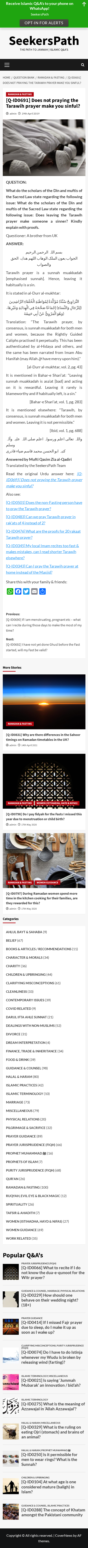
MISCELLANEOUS (19, 1111)
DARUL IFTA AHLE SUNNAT (26, 1017)
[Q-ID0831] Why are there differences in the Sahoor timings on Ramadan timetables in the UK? (43, 737)
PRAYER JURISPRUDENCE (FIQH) (30, 1145)
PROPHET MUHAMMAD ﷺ (26, 1153)
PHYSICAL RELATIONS (23, 1119)
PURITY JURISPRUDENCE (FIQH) (30, 1170)
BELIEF (11, 940)
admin (13, 113)
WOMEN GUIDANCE (47, 882)
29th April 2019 (31, 113)
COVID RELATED (18, 1008)
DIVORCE (13, 1034)
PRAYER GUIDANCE (21, 1136)
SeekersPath (44, 41)
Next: (43, 644)
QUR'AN (12, 1179)
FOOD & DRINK (17, 1060)
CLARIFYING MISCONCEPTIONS (30, 983)
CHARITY (13, 966)
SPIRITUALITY (16, 1204)
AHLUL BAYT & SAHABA (24, 932)
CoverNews (63, 1535)
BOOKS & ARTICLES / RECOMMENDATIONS (38, 949)
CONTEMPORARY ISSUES (25, 1000)
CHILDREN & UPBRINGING (26, 974)
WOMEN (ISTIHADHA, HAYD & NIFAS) (57, 803)
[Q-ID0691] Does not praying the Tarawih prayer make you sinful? (44, 479)
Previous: (44, 622)
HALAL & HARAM (19, 1077)
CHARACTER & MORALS (24, 957)
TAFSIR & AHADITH (20, 1213)
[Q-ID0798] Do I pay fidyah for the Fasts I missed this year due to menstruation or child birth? (44, 816)
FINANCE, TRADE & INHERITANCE (31, 1051)
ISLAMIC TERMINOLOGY (24, 1094)
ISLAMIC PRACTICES (21, 1085)
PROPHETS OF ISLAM (22, 1162)
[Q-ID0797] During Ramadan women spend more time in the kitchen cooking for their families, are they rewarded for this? (42, 898)
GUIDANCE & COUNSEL (23, 1068)
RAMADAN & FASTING (20, 94)
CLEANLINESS (16, 991)
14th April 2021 (29, 745)
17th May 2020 (29, 825)
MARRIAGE (14, 1102)
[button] (82, 65)
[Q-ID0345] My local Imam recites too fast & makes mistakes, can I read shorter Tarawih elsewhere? (42, 551)
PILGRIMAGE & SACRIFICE (25, 1128)
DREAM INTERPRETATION (25, 1042)
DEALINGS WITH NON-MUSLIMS (30, 1025)
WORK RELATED (18, 1238)
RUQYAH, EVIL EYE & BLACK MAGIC (33, 1196)
